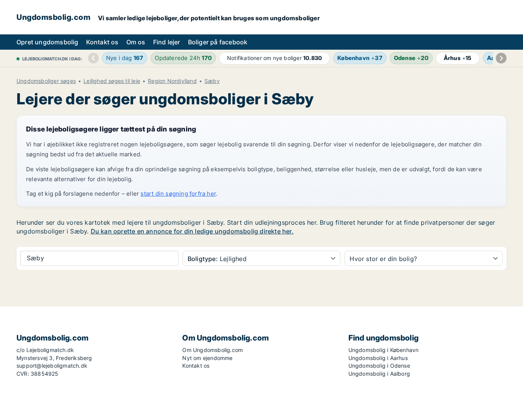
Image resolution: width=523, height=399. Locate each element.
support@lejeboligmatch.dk (51, 365)
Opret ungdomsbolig (47, 42)
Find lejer (166, 42)
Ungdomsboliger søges (46, 81)
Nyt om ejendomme (207, 358)
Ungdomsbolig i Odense (379, 365)
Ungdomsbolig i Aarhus (378, 358)
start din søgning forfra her (178, 193)
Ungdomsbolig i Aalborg (379, 373)
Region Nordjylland (172, 81)
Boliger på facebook (218, 42)
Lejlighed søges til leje (111, 81)
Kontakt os (102, 42)
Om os (135, 42)
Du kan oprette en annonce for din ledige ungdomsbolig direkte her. (192, 231)
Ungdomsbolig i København (383, 350)
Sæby (212, 81)
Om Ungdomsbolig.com (212, 350)
